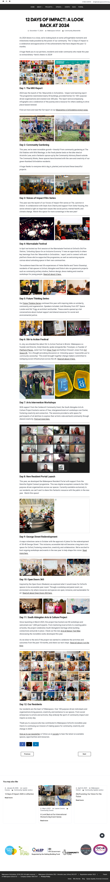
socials (56, 734)
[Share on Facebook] (22, 744)
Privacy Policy (45, 876)
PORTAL (80, 7)
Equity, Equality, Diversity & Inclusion (97, 879)
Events (51, 810)
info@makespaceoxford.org (101, 2)
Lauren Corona (60, 808)
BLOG (74, 7)
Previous (27, 754)
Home (69, 879)
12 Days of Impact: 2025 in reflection (19, 794)
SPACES (58, 7)
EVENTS (67, 7)
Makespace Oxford (53, 31)
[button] (102, 835)
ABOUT (39, 7)
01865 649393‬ (86, 2)
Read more (9, 798)
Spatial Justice (28, 790)
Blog (83, 879)
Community (68, 31)
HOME (32, 7)
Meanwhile (76, 31)
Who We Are (76, 879)
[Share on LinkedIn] (36, 744)
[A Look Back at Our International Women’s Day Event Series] (54, 795)
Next (84, 754)
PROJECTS (48, 7)
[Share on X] (29, 744)
